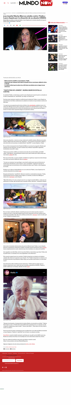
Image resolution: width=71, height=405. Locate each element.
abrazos (35, 214)
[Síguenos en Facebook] (2, 367)
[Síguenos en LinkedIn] (6, 367)
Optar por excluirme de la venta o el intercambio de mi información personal (12, 370)
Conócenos (10, 353)
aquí (20, 171)
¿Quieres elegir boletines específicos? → (12, 363)
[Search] (8, 3)
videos (33, 344)
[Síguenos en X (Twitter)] (4, 367)
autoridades (32, 105)
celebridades (61, 25)
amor (28, 266)
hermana (12, 177)
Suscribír (65, 2)
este (27, 344)
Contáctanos (15, 353)
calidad (11, 154)
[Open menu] (4, 3)
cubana (44, 247)
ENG (66, 3)
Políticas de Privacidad (30, 353)
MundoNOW (7, 22)
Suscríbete (6, 335)
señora (25, 159)
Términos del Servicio (21, 353)
